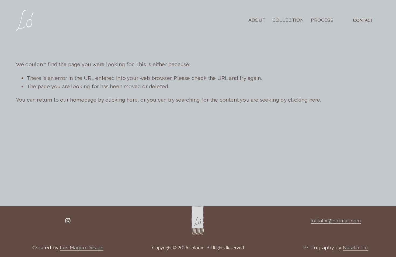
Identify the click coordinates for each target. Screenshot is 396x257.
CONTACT (363, 20)
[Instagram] (68, 220)
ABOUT (257, 20)
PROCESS (322, 20)
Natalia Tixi (355, 247)
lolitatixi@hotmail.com (336, 220)
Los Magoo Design (81, 247)
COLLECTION (288, 20)
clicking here (121, 100)
